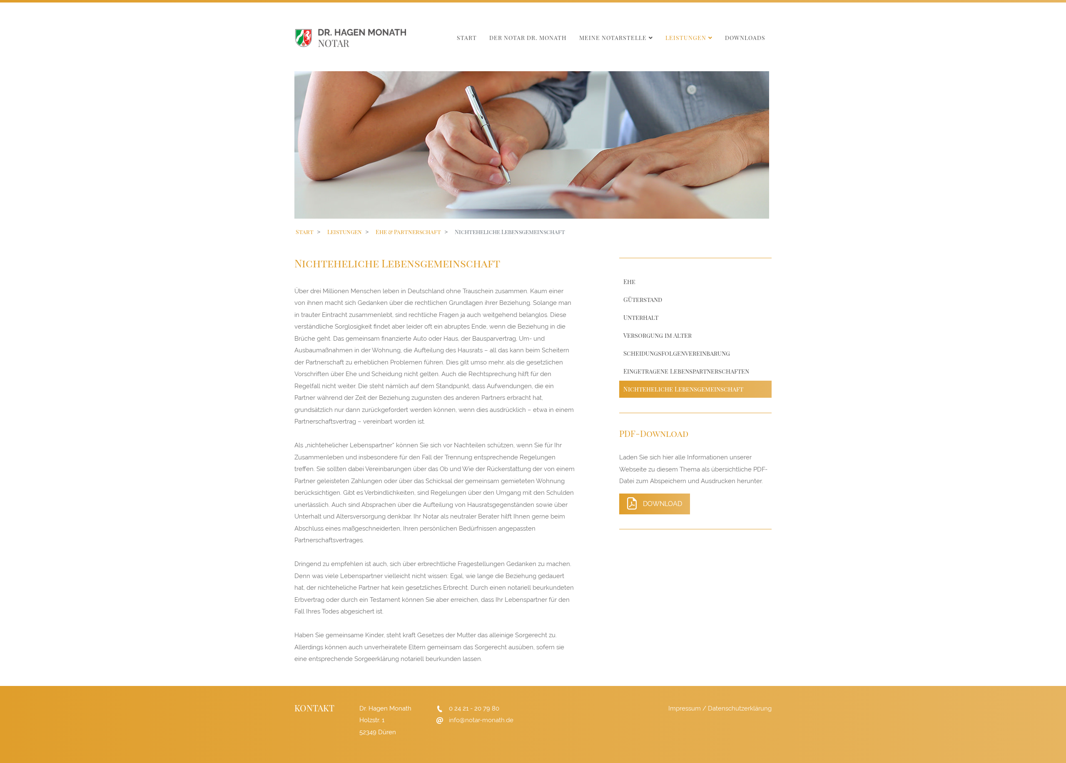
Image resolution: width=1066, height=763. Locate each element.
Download (662, 504)
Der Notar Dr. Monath (528, 38)
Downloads (745, 38)
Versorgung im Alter (657, 335)
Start (467, 38)
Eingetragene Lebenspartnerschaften (686, 371)
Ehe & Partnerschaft (408, 232)
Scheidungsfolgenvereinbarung (676, 353)
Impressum (684, 708)
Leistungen (685, 38)
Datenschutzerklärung (740, 708)
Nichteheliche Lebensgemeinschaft (683, 389)
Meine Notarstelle (613, 38)
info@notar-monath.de (481, 720)
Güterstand (642, 299)
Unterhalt (640, 317)
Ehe (629, 281)
